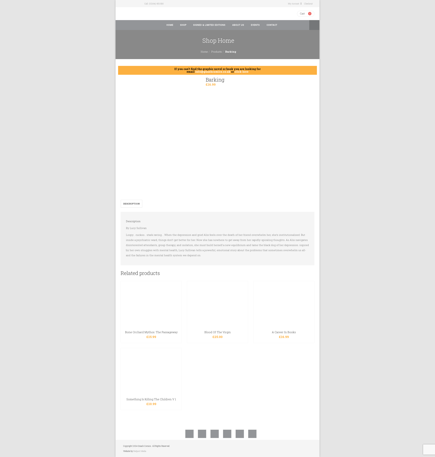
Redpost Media (139, 451)
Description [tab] (131, 203)
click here (241, 71)
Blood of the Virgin (217, 332)
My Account (293, 4)
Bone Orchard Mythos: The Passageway (151, 332)
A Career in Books (284, 332)
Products (216, 51)
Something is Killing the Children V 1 (151, 399)
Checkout (308, 4)
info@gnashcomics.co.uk (212, 71)
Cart (302, 13)
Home (204, 51)
